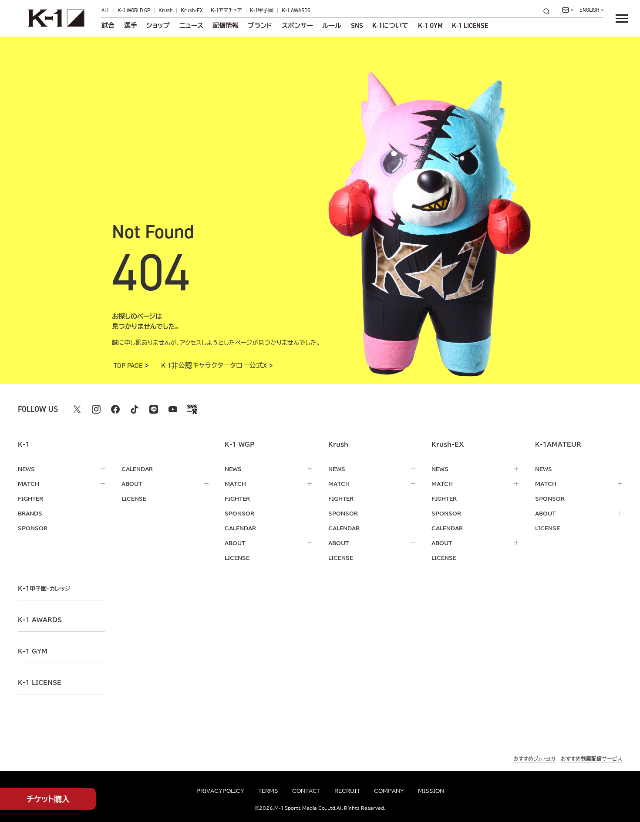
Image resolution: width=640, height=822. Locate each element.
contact (306, 790)
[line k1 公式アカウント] (154, 409)
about (131, 483)
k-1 (44, 589)
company (389, 790)
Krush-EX (192, 10)
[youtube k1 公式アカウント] (173, 409)
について (390, 25)
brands (30, 513)
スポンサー (297, 25)
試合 (108, 25)
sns (357, 25)
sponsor (32, 528)
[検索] (549, 11)
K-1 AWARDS (296, 10)
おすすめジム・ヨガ (534, 758)
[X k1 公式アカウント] (77, 409)
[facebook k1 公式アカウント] (115, 409)
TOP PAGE (128, 365)
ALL (105, 10)
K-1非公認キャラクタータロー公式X (214, 365)
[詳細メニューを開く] (621, 18)
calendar (137, 469)
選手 (130, 25)
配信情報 (225, 25)
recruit (347, 790)
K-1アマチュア (226, 10)
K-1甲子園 (261, 10)
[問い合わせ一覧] (567, 10)
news (26, 469)
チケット (48, 799)
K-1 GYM (430, 25)
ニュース (191, 25)
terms (268, 790)
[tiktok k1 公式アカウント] (134, 409)
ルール (331, 25)
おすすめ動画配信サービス (591, 758)
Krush (165, 10)
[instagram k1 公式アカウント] (96, 409)
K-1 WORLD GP (134, 10)
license (133, 498)
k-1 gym (32, 651)
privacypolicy (220, 790)
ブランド (260, 25)
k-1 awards (40, 620)
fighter (30, 498)
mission (431, 790)
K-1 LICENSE (470, 25)
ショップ (158, 25)
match (28, 483)
